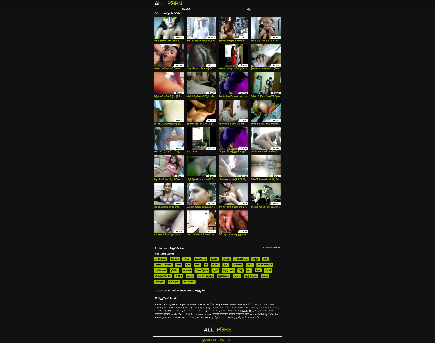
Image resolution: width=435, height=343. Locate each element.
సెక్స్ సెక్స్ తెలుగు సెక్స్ (249, 310)
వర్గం (249, 9)
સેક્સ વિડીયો (257, 317)
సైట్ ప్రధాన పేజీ (209, 339)
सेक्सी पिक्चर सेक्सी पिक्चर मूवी (231, 314)
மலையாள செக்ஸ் (162, 304)
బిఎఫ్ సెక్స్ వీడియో (266, 314)
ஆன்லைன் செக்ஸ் (203, 314)
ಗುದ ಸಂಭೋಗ (189, 314)
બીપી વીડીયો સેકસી (252, 304)
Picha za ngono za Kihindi (184, 304)
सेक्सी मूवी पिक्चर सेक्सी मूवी (171, 307)
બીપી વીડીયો (268, 304)
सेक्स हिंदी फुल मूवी (198, 307)
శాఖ (222, 339)
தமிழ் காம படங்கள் (223, 317)
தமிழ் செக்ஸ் (193, 310)
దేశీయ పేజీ (186, 9)
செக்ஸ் (253, 314)
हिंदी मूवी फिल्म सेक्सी (227, 310)
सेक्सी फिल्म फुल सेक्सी (223, 307)
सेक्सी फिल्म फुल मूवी (173, 310)
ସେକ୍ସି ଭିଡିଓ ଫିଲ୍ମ (247, 307)
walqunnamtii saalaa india (228, 304)
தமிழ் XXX (176, 314)
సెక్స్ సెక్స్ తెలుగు (203, 317)
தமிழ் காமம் (208, 310)
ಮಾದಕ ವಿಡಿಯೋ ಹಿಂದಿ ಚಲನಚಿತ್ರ (179, 317)
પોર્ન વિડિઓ (265, 307)
